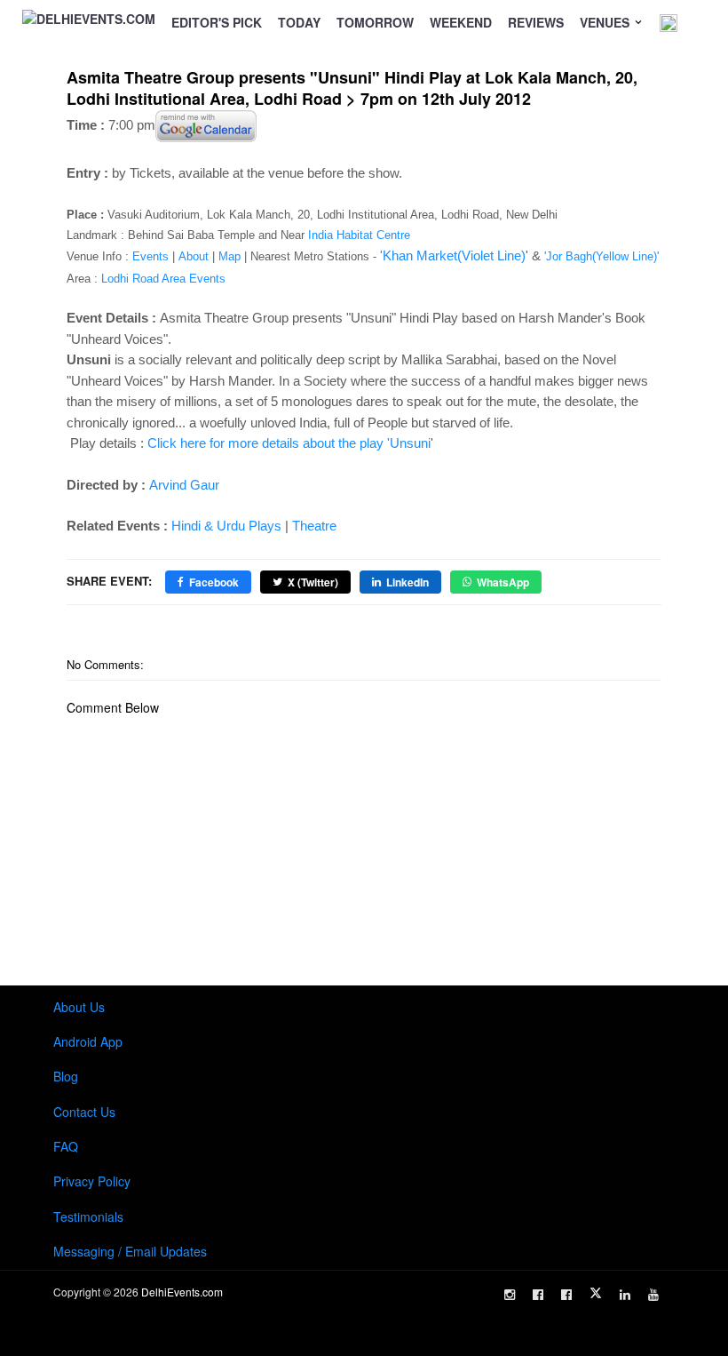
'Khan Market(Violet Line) (453, 255)
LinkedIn (407, 582)
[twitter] (596, 1293)
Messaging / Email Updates (130, 1251)
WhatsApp (503, 582)
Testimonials (88, 1216)
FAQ (65, 1146)
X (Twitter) (313, 582)
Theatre (314, 525)
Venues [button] (606, 22)
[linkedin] (625, 1295)
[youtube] (653, 1295)
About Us (79, 1007)
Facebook (214, 582)
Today (299, 22)
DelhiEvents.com (182, 1291)
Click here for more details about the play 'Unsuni (289, 443)
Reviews (536, 22)
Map (229, 256)
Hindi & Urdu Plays (226, 525)
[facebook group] (566, 1295)
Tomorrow (375, 22)
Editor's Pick (216, 22)
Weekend (461, 22)
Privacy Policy (92, 1181)
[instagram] (509, 1295)
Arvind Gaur (184, 484)
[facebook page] (538, 1295)
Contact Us (84, 1112)
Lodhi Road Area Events (163, 278)
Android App (88, 1041)
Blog (65, 1076)
